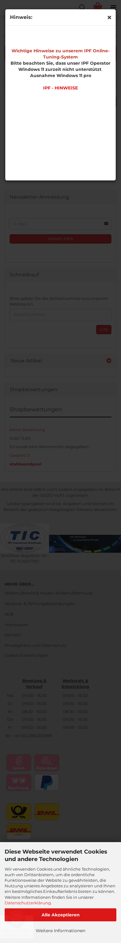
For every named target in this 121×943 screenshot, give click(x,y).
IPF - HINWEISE (60, 88)
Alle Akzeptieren (61, 915)
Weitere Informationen (60, 930)
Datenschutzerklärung (28, 902)
